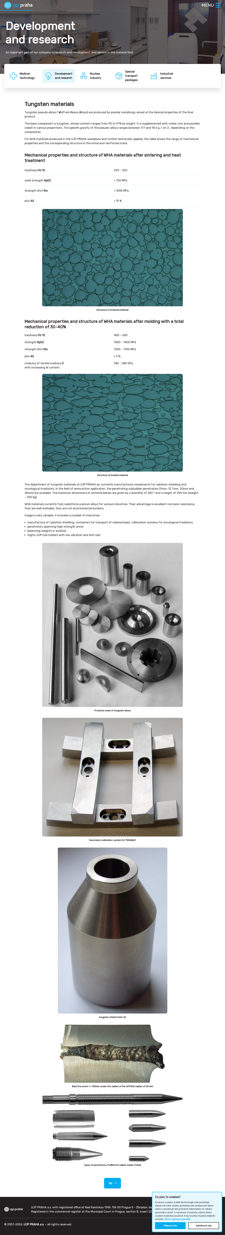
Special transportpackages (131, 76)
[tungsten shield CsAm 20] (112, 931)
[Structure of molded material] (112, 423)
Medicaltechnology (27, 76)
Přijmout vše (170, 1225)
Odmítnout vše (204, 1225)
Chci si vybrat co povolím (177, 1219)
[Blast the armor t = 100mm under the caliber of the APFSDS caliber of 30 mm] (112, 1053)
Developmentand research (63, 76)
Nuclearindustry (95, 76)
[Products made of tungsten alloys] (112, 625)
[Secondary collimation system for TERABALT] (112, 777)
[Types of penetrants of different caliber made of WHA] (112, 1127)
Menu (208, 5)
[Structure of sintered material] (112, 257)
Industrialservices (166, 76)
